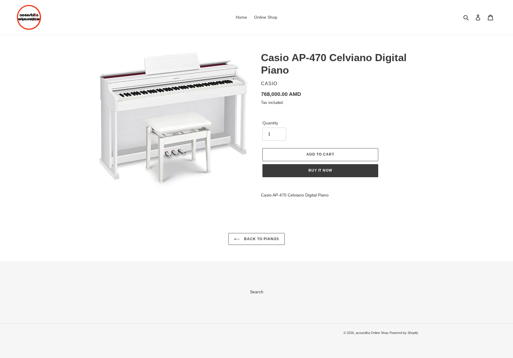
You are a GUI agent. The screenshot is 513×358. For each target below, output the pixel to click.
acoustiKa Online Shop (372, 333)
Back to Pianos (261, 239)
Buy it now (320, 170)
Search (256, 291)
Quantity (270, 123)
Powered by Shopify (404, 333)
